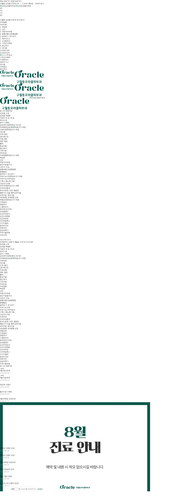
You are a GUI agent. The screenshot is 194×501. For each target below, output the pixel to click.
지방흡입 (3, 66)
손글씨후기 (4, 361)
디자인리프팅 (5, 57)
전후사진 (3, 358)
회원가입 (9, 110)
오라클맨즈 (4, 342)
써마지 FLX (4, 62)
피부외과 (3, 316)
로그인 (2, 110)
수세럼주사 (4, 59)
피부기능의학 (5, 307)
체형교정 (3, 330)
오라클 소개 (4, 244)
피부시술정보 (5, 363)
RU (1, 15)
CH (1, 12)
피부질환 (3, 286)
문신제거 (3, 69)
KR (1, 8)
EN (1, 10)
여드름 (2, 64)
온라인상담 (4, 356)
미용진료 (3, 260)
